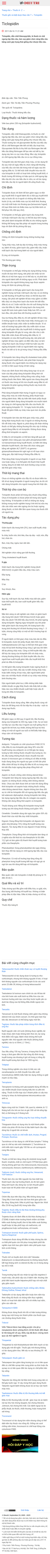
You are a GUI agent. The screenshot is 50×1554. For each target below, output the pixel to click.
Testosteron (7, 989)
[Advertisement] (25, 70)
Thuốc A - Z (17, 10)
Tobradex (6, 1253)
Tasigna (5, 1155)
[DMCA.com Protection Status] (10, 1510)
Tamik (4, 1270)
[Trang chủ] (29, 3)
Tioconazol (6, 1416)
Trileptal (5, 1065)
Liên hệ (40, 1510)
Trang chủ (6, 10)
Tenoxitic (6, 1009)
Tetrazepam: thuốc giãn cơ (13, 1358)
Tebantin (5, 1375)
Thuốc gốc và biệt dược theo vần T (17, 15)
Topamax (6, 1192)
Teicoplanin (7, 1082)
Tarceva (5, 1047)
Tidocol (5, 1323)
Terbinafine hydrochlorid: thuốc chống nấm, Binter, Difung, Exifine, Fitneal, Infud (23, 1289)
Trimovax (6, 1103)
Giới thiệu (25, 1510)
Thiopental (6, 1340)
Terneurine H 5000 (9, 1308)
